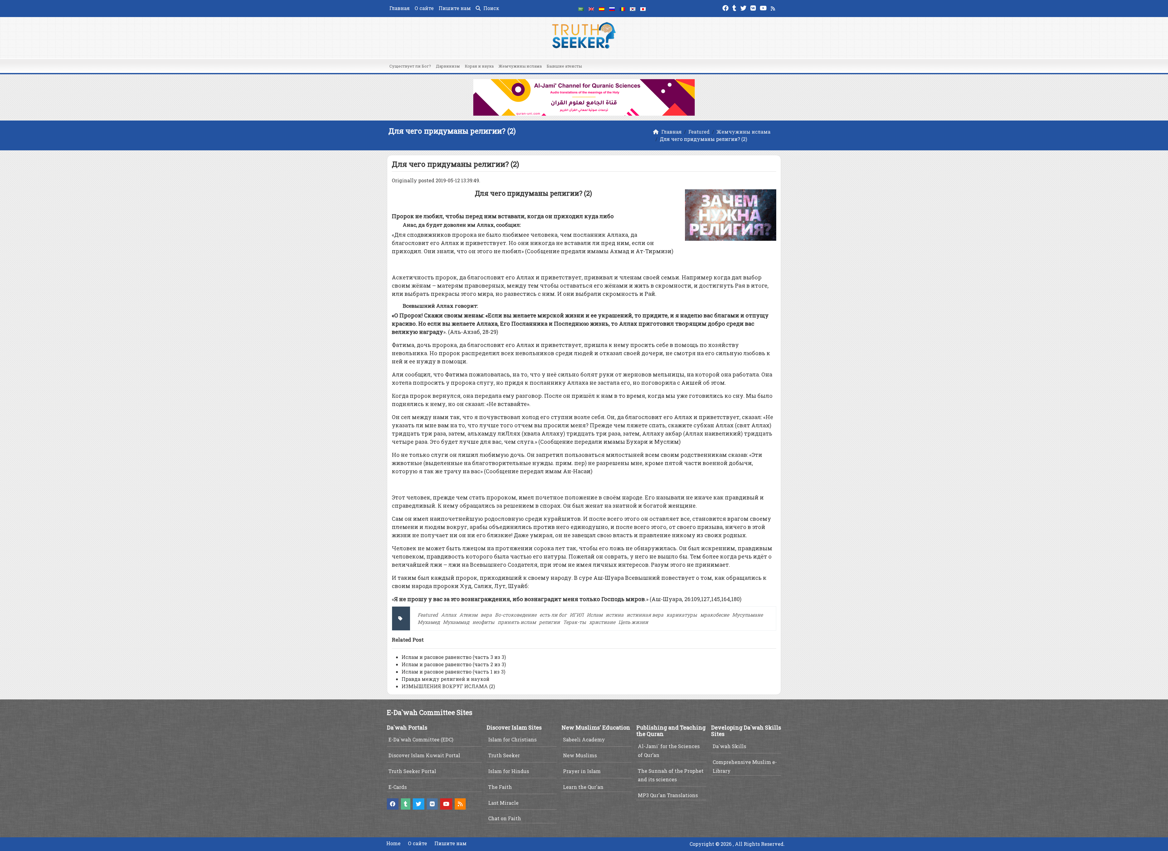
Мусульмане (747, 614)
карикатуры (681, 614)
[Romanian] (622, 8)
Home (393, 843)
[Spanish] (601, 8)
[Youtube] (764, 7)
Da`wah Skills (729, 746)
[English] (591, 8)
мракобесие (714, 614)
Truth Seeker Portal (412, 771)
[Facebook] (726, 7)
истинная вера (645, 614)
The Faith (500, 787)
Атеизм (468, 614)
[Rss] (774, 7)
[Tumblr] (735, 7)
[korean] (632, 8)
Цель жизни (633, 622)
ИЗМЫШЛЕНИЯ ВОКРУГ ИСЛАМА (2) (448, 686)
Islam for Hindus (508, 771)
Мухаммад (456, 622)
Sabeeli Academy (584, 739)
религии (549, 622)
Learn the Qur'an (583, 787)
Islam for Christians (512, 739)
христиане (602, 622)
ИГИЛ (577, 614)
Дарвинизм (448, 66)
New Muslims (580, 755)
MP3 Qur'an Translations (668, 795)
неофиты (483, 622)
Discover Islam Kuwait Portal (424, 755)
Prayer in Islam (582, 771)
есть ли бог (553, 614)
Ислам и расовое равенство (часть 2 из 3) (453, 664)
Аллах (448, 614)
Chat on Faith (504, 818)
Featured (428, 614)
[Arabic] (581, 8)
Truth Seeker (504, 755)
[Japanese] (643, 8)
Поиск (490, 8)
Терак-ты (574, 622)
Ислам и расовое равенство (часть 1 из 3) (453, 671)
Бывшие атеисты (564, 66)
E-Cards (397, 787)
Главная (399, 8)
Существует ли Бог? (410, 66)
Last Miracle (503, 803)
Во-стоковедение (516, 614)
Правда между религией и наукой (445, 679)
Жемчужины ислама (520, 66)
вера (486, 614)
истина (615, 614)
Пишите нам (455, 8)
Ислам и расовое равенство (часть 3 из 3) (453, 657)
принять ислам (517, 622)
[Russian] (612, 8)
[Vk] (753, 7)
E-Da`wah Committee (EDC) (420, 739)
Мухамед (429, 622)
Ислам (595, 614)
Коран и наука (479, 66)
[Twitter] (744, 7)
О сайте (424, 8)
